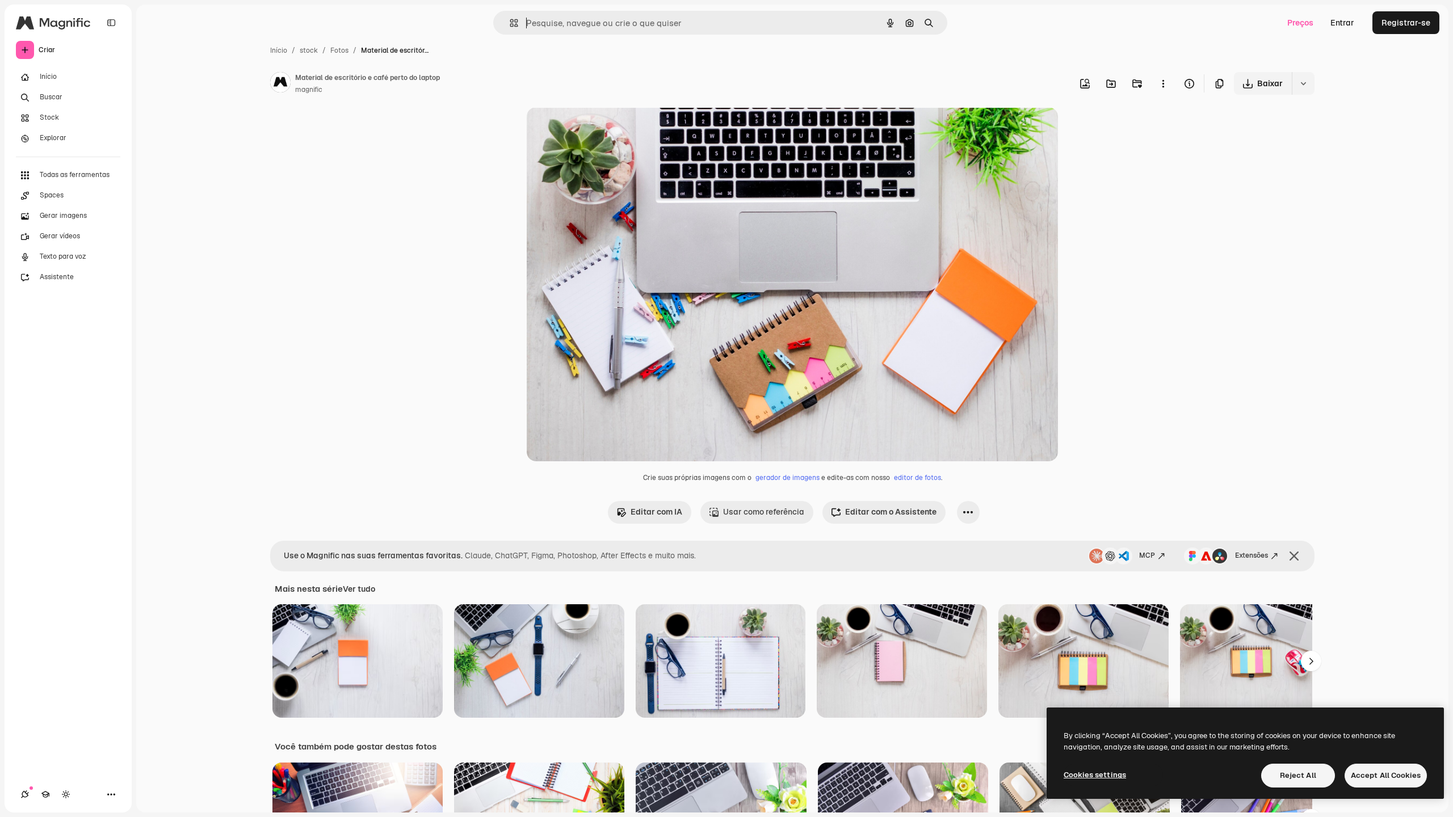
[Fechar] (1294, 556)
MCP (1147, 555)
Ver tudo (359, 589)
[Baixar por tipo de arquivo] (1303, 83)
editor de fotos (917, 477)
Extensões (1251, 555)
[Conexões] (25, 794)
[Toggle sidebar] (111, 23)
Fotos (339, 50)
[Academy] (45, 794)
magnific (308, 89)
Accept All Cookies (1386, 775)
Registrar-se (1405, 23)
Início (278, 50)
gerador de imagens (787, 477)
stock (309, 50)
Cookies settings (1095, 775)
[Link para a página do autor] (280, 84)
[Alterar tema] (66, 794)
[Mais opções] (1163, 83)
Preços (1300, 23)
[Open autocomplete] (509, 23)
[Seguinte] (1311, 661)
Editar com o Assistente (891, 512)
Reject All (1298, 775)
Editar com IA (656, 512)
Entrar (1342, 23)
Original (599, 129)
